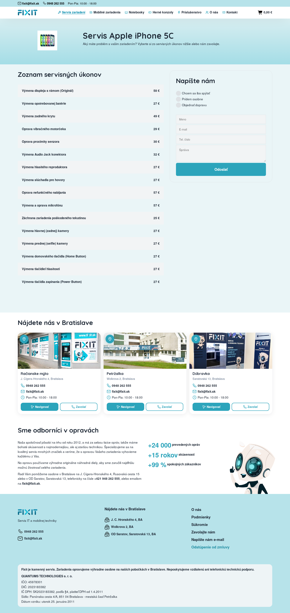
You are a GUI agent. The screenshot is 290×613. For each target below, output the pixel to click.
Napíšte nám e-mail (207, 539)
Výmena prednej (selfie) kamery (45, 243)
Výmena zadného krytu (38, 116)
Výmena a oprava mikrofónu (42, 205)
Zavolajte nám (203, 532)
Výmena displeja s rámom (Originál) (47, 90)
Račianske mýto (35, 373)
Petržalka (115, 373)
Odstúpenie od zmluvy (210, 547)
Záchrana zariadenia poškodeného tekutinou (54, 218)
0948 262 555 (35, 385)
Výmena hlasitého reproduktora (44, 167)
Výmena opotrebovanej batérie (44, 103)
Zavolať (81, 407)
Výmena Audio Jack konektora (44, 154)
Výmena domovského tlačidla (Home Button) (54, 256)
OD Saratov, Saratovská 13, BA (132, 534)
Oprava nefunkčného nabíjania (44, 192)
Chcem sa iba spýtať (196, 93)
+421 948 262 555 (107, 478)
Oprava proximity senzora (40, 141)
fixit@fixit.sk (35, 391)
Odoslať (221, 169)
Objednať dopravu (194, 105)
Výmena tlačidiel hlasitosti (41, 269)
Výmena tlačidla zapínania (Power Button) (52, 282)
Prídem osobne (192, 99)
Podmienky (200, 517)
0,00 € (267, 12)
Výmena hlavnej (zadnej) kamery (45, 231)
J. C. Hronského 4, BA (125, 519)
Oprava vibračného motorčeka (44, 129)
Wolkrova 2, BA (121, 527)
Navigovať (42, 407)
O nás (196, 509)
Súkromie (199, 524)
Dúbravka (201, 373)
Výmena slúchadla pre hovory (43, 180)
